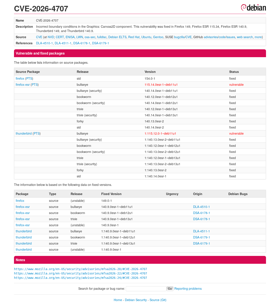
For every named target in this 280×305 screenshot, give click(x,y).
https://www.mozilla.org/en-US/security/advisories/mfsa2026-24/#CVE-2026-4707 (80, 277)
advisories (211, 37)
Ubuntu (146, 37)
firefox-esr (23, 84)
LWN (79, 37)
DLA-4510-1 (44, 43)
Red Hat (134, 37)
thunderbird (24, 133)
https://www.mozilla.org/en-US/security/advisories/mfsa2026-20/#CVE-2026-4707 (80, 269)
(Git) (163, 300)
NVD (51, 37)
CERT (60, 37)
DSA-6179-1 (100, 43)
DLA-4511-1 (63, 43)
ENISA (70, 37)
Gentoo (158, 37)
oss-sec (90, 37)
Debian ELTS (117, 37)
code (222, 37)
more (258, 37)
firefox (20, 78)
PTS (29, 78)
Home (118, 300)
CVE (39, 37)
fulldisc (102, 37)
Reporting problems (188, 288)
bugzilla (179, 37)
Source (154, 300)
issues (230, 37)
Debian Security (136, 300)
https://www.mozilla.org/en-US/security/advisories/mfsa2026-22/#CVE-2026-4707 (80, 273)
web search (245, 37)
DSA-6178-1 (81, 43)
